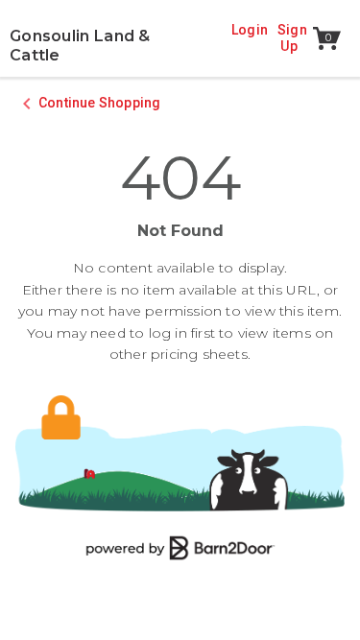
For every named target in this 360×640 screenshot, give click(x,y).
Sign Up (293, 38)
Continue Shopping (99, 102)
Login (249, 29)
